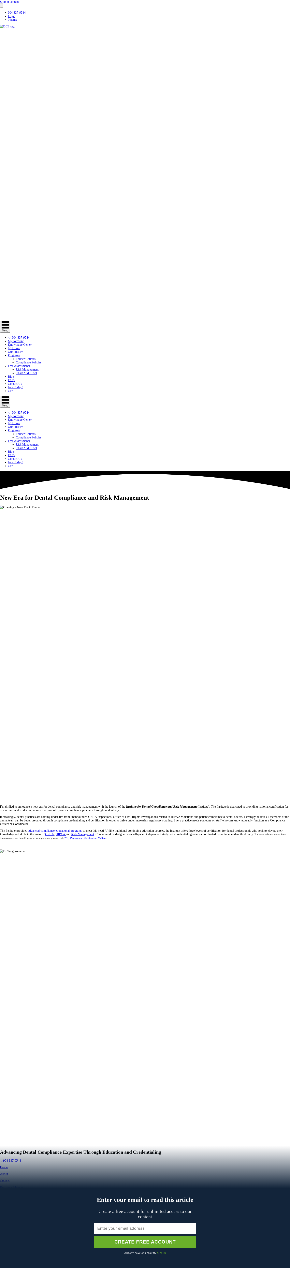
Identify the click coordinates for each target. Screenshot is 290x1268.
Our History (15, 351)
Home (15, 348)
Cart (10, 390)
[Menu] (1, 6)
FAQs (11, 380)
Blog (11, 376)
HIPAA (61, 834)
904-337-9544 (17, 12)
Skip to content (9, 1)
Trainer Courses (26, 358)
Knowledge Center (20, 344)
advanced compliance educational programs (55, 830)
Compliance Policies (28, 362)
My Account (15, 341)
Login (11, 16)
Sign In (161, 1252)
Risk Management (27, 369)
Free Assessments (19, 366)
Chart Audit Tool (26, 373)
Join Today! (15, 387)
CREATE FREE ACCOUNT (145, 1242)
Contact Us (15, 383)
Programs (14, 355)
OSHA (49, 834)
